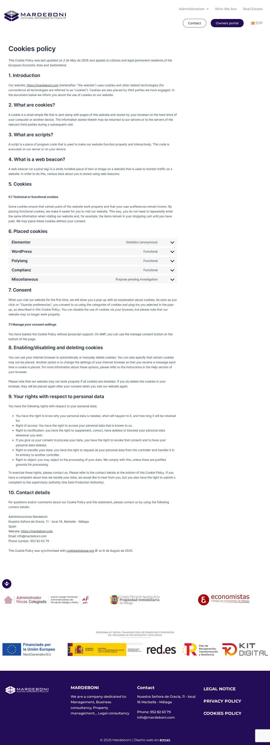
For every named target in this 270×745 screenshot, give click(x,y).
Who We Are (226, 9)
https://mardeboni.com (42, 85)
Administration (192, 9)
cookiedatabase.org (80, 550)
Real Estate (253, 9)
